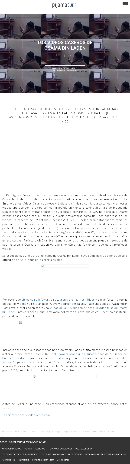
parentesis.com (8, 460)
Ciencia (25, 431)
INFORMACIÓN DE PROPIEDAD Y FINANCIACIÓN (105, 454)
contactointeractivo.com (43, 460)
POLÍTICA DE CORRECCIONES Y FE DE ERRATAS (61, 454)
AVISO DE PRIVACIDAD (11, 449)
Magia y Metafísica (72, 431)
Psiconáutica (99, 431)
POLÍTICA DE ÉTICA (83, 449)
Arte (17, 431)
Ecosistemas (7, 437)
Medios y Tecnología (51, 431)
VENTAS (28, 449)
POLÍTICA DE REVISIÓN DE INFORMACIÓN (19, 454)
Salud (18, 437)
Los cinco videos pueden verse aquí (26, 415)
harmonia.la (24, 460)
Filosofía (35, 431)
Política (65, 56)
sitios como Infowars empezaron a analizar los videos (58, 299)
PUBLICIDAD (40, 449)
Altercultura (7, 431)
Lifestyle (28, 437)
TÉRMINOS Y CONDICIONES (60, 449)
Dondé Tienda (63, 460)
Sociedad (112, 431)
